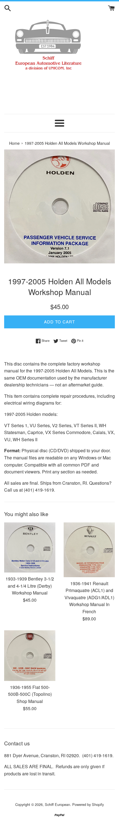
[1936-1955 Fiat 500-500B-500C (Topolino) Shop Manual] (29, 655)
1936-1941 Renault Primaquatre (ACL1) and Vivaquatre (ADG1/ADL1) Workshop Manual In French (89, 597)
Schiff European (57, 804)
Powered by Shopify (88, 804)
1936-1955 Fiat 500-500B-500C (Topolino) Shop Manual (30, 694)
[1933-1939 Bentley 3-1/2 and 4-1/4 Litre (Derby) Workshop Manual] (29, 547)
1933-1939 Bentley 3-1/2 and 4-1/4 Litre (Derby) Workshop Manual (30, 586)
